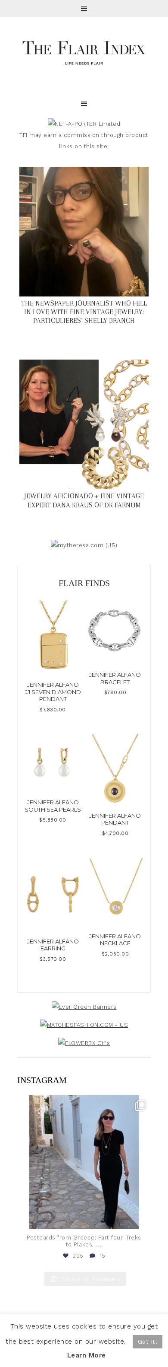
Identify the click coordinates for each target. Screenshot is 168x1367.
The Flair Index (84, 51)
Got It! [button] (148, 1341)
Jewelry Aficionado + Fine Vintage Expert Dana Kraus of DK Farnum (84, 500)
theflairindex (82, 1103)
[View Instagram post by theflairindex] (142, 1218)
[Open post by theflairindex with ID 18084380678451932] (84, 1162)
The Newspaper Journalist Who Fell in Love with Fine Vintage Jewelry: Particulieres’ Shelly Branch (84, 312)
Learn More (86, 1355)
